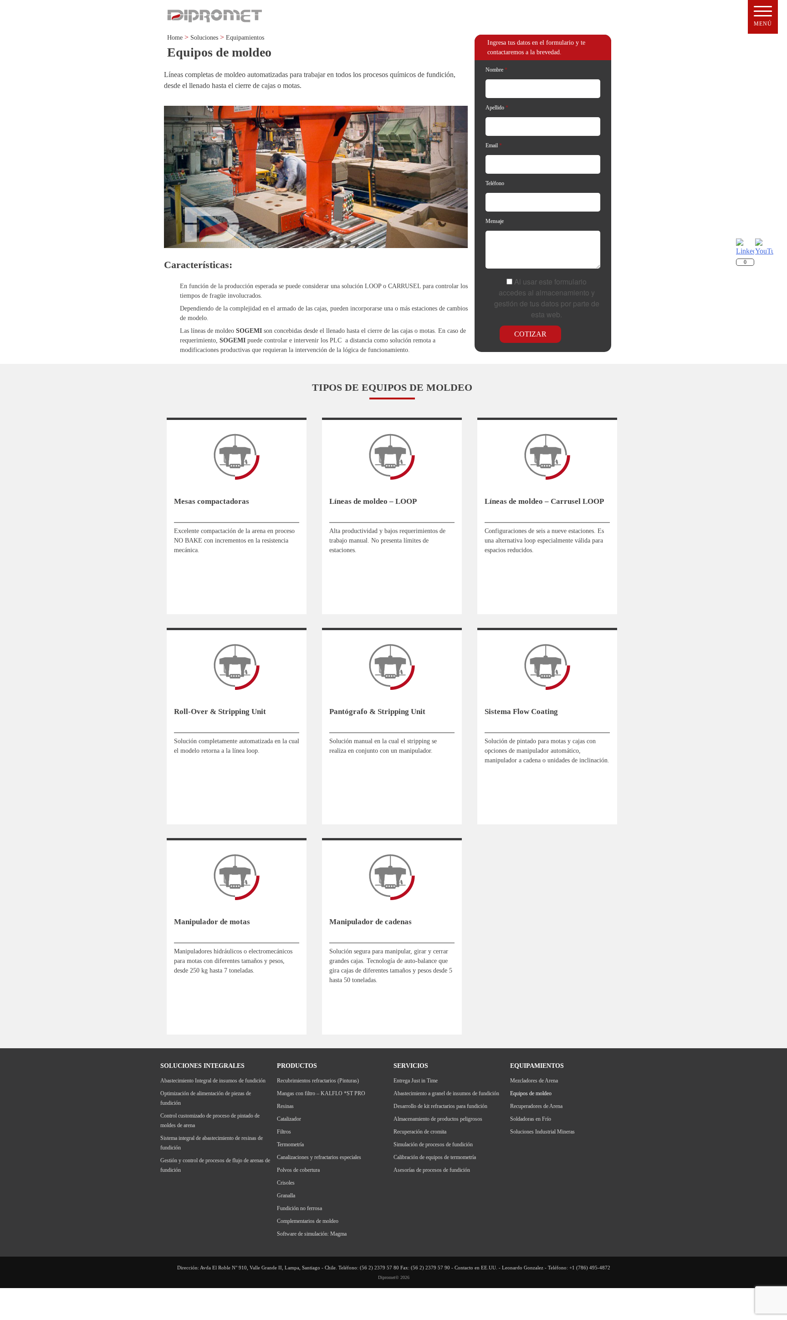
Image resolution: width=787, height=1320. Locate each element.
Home (175, 37)
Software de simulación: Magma (312, 1234)
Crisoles (286, 1183)
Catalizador (289, 1119)
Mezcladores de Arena (534, 1080)
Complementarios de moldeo (307, 1221)
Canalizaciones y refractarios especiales (319, 1157)
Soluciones (204, 37)
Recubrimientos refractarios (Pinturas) (318, 1080)
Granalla (286, 1195)
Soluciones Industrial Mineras (542, 1131)
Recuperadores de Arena (536, 1106)
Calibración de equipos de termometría (435, 1157)
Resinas (285, 1106)
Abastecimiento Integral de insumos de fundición (213, 1080)
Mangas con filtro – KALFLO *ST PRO (321, 1093)
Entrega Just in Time (416, 1080)
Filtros (284, 1131)
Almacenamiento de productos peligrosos (438, 1119)
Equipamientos (245, 37)
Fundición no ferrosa (299, 1208)
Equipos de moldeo (531, 1093)
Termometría (290, 1144)
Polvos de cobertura (298, 1170)
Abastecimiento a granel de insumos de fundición (446, 1093)
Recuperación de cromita (420, 1131)
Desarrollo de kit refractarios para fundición (440, 1106)
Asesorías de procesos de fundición (432, 1170)
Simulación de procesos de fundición (433, 1144)
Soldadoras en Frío (530, 1119)
